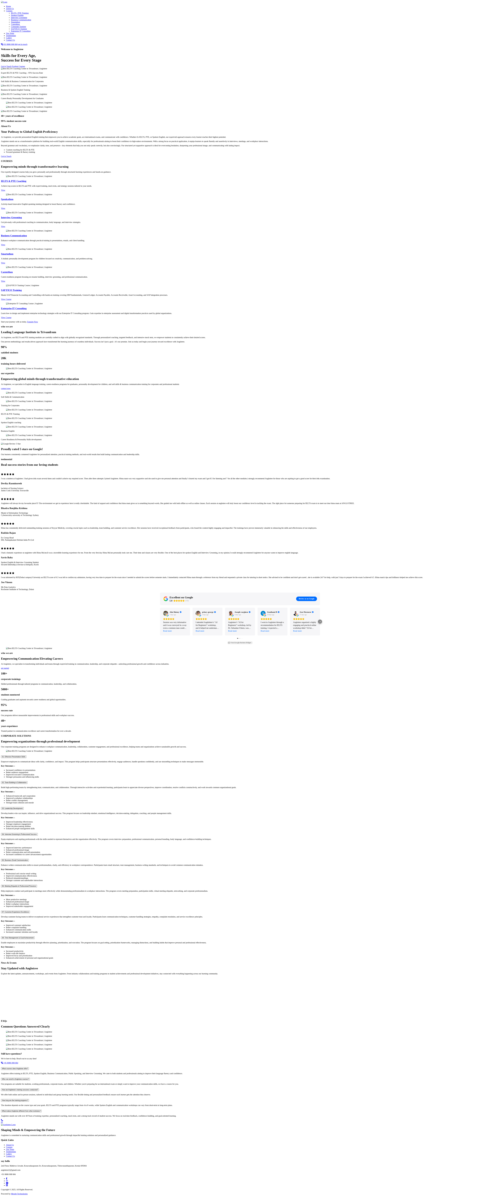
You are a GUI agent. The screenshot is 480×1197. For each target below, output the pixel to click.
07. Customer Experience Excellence (15, 912)
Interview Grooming (19, 18)
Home (8, 6)
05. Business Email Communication (15, 860)
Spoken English (17, 15)
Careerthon (15, 24)
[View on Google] (165, 613)
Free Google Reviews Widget (241, 643)
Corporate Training (18, 27)
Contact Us (10, 40)
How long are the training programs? (15, 1100)
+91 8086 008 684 (10, 44)
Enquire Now (32, 322)
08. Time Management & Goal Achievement (18, 938)
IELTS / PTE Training (20, 13)
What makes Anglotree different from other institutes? (21, 1111)
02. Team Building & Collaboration (14, 782)
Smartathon (15, 22)
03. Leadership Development (12, 808)
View (3, 190)
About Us (10, 9)
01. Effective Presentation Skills (13, 757)
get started (5, 668)
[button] (160, 622)
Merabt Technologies (19, 1194)
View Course (6, 299)
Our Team (10, 33)
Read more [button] (167, 631)
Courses (9, 11)
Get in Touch (6, 66)
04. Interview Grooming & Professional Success (19, 834)
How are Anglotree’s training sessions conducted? (20, 1090)
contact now (6, 388)
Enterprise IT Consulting (20, 31)
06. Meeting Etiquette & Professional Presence (19, 886)
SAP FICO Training (19, 29)
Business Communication (21, 20)
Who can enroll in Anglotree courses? (15, 1079)
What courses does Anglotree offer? (15, 1069)
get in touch (22, 44)
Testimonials (11, 36)
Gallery (9, 38)
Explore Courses (18, 66)
